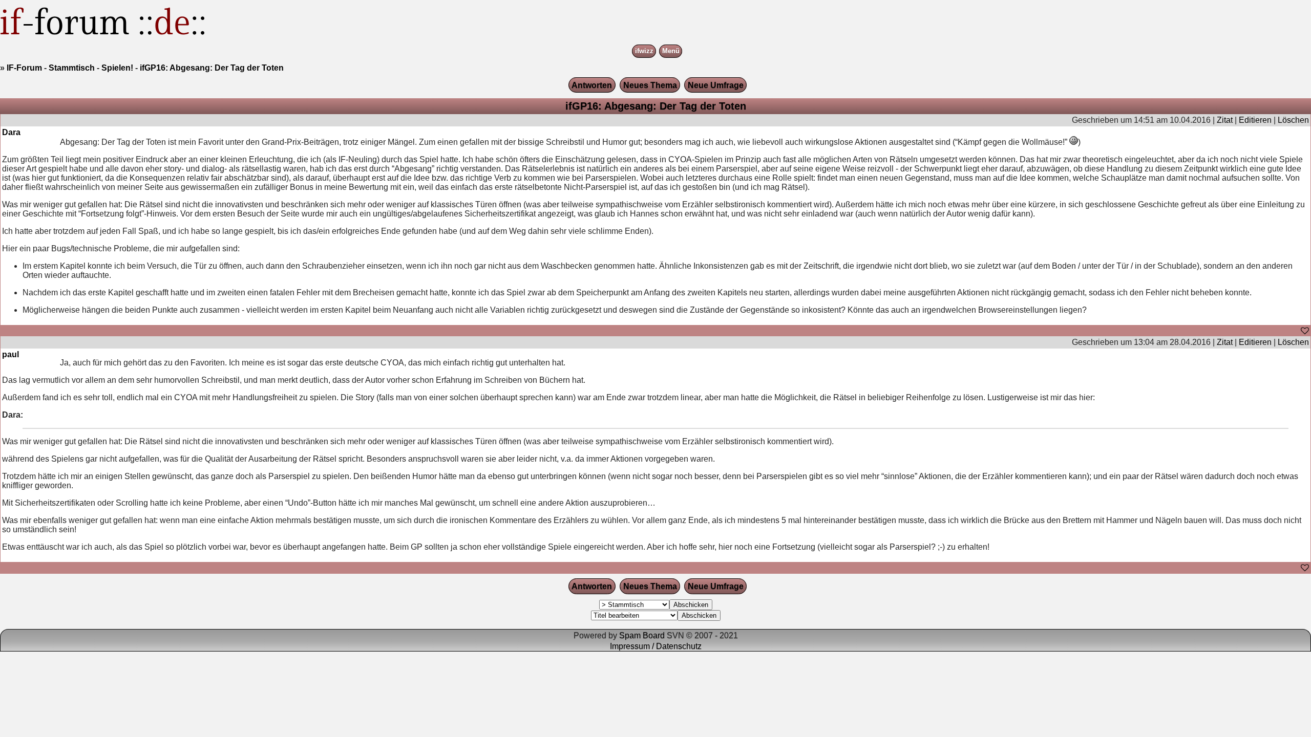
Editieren (1255, 120)
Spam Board (642, 635)
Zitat (1225, 120)
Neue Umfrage (716, 85)
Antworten (592, 85)
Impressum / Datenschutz (656, 646)
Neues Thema (650, 85)
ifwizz (644, 51)
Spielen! (117, 67)
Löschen (1293, 120)
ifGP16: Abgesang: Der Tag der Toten (212, 67)
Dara (11, 132)
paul (10, 354)
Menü (671, 51)
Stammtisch (72, 67)
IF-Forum (24, 67)
